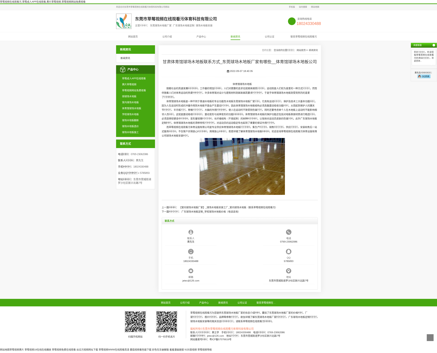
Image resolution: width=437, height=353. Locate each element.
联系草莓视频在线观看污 (304, 36)
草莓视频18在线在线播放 (38, 349)
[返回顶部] (430, 337)
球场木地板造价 (130, 126)
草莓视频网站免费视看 (134, 90)
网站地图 (315, 7)
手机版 (292, 7)
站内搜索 (303, 7)
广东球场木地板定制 (299, 317)
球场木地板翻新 (130, 120)
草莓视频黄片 (17, 349)
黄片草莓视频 (129, 84)
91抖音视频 (191, 349)
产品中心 (201, 36)
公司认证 (269, 36)
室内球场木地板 (130, 102)
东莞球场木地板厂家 (244, 101)
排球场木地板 (129, 96)
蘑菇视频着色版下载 (140, 349)
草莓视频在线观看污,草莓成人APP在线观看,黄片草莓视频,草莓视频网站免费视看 (43, 1)
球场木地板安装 (174, 135)
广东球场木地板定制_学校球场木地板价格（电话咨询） (210, 211)
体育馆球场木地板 (131, 108)
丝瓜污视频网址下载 (87, 349)
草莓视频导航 (205, 349)
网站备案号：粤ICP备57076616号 (210, 339)
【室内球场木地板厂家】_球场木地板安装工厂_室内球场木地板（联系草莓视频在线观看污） (228, 207)
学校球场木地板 (130, 114)
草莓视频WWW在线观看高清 (114, 349)
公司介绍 (167, 36)
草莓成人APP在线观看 (134, 78)
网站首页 (133, 36)
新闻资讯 (235, 36)
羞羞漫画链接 (177, 349)
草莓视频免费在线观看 (64, 349)
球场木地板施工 (130, 132)
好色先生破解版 (160, 349)
